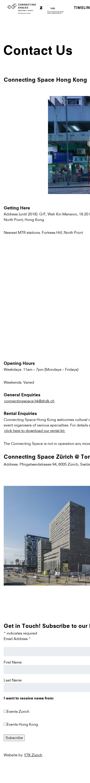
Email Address (17, 638)
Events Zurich (18, 711)
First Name (13, 662)
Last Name (13, 680)
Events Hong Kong (22, 724)
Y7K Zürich (33, 755)
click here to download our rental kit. (34, 430)
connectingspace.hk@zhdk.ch (29, 401)
